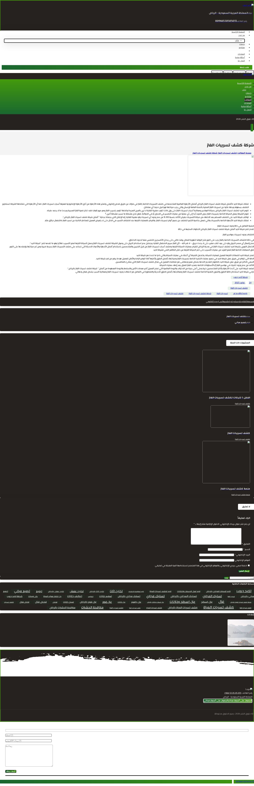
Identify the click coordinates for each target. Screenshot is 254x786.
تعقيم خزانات (105, 596)
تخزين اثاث (116, 591)
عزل (221, 602)
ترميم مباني (22, 591)
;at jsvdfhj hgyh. (240, 293)
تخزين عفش (77, 591)
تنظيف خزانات (74, 596)
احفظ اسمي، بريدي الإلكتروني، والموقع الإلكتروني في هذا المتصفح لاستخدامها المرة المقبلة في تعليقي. (201, 565)
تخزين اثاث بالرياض (96, 591)
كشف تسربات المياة (218, 607)
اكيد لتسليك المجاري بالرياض (218, 591)
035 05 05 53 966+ (232, 693)
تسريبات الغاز (222, 293)
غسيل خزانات (68, 602)
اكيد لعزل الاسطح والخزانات (188, 591)
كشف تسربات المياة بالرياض (183, 608)
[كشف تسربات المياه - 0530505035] (248, 5)
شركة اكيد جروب (14, 596)
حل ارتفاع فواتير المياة (52, 596)
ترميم (39, 591)
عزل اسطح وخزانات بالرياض (155, 602)
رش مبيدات (33, 596)
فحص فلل (41, 602)
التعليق (246, 544)
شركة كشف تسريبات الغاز (200, 293)
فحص (55, 602)
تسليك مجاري (155, 596)
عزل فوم (107, 602)
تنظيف (90, 596)
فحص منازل (24, 602)
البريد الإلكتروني (242, 555)
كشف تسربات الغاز (245, 608)
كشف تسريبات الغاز (239, 288)
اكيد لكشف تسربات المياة (160, 591)
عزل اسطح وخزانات (182, 602)
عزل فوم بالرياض (88, 602)
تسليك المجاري (212, 596)
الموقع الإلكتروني (242, 560)
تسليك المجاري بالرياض (184, 596)
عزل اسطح (207, 602)
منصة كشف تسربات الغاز (240, 495)
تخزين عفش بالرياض (56, 591)
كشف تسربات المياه (154, 608)
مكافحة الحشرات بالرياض (62, 608)
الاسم (246, 549)
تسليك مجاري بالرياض (129, 596)
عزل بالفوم (136, 602)
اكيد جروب (243, 591)
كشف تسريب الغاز (116, 608)
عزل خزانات (121, 602)
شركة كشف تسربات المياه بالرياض (240, 602)
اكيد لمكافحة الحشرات (136, 591)
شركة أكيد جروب (240, 277)
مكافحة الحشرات (92, 607)
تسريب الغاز (231, 596)
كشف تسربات (9, 602)
